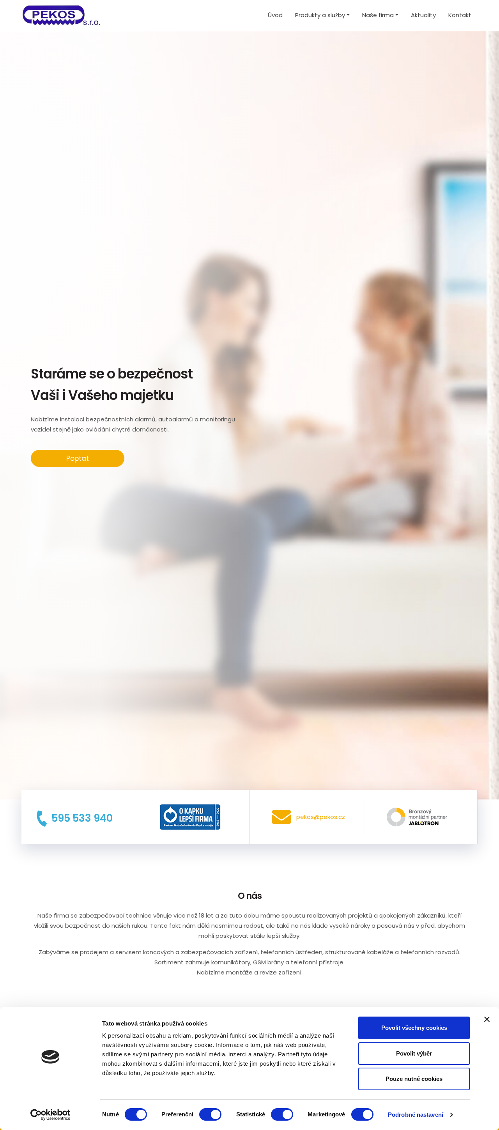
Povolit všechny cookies (414, 1027)
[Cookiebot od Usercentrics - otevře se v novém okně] (50, 1115)
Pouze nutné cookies (414, 1078)
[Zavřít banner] (487, 1019)
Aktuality (423, 15)
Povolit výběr (414, 1053)
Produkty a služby (320, 15)
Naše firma (378, 15)
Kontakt (459, 15)
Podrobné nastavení (415, 1114)
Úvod (275, 15)
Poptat (77, 458)
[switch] (210, 1114)
